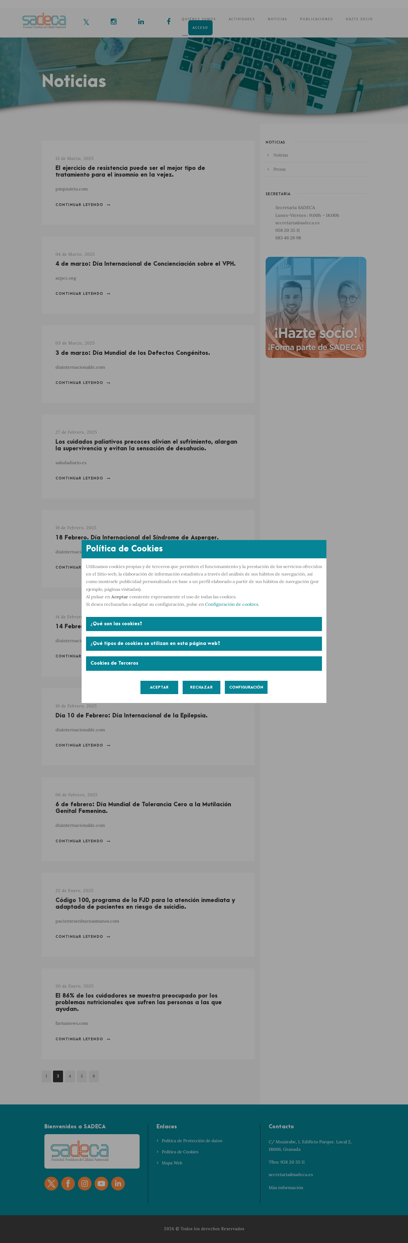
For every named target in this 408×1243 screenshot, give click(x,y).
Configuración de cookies (231, 604)
